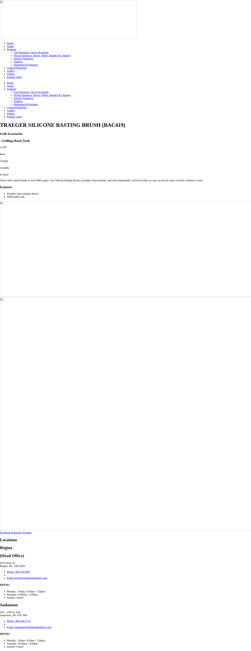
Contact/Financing (17, 67)
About (10, 46)
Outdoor (18, 61)
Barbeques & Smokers (26, 64)
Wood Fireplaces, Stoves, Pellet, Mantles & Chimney (42, 55)
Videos (10, 74)
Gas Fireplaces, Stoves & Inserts (31, 52)
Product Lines (14, 77)
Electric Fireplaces (23, 58)
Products (11, 49)
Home (10, 43)
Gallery (11, 70)
